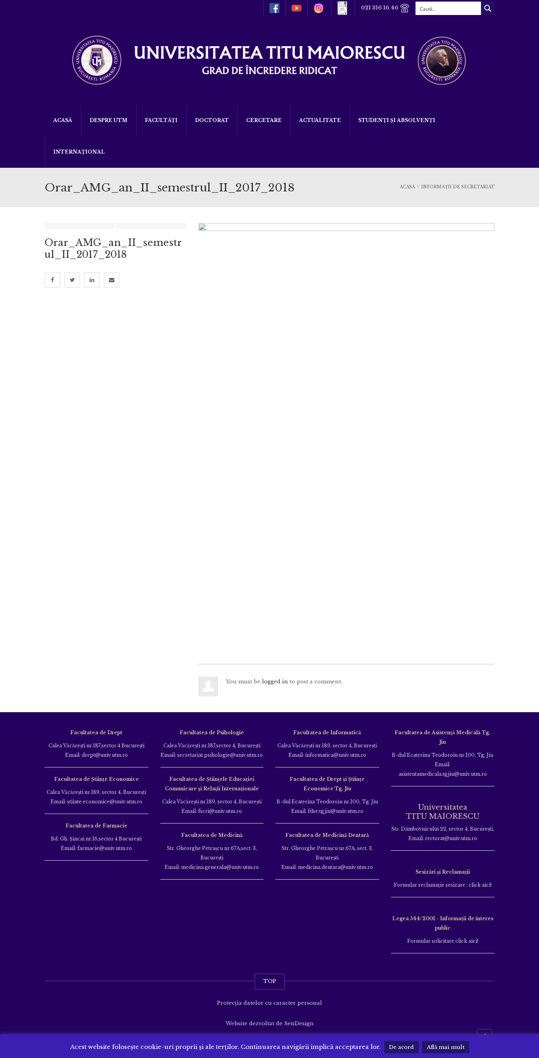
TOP (269, 981)
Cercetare (264, 120)
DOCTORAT (212, 120)
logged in (275, 681)
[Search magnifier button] (487, 8)
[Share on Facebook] (52, 280)
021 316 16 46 (380, 7)
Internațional (79, 152)
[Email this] (112, 280)
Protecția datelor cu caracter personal (269, 1003)
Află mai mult (445, 1047)
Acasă (62, 120)
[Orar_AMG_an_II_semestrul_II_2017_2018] (346, 431)
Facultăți (161, 120)
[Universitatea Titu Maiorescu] (269, 59)
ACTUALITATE (320, 120)
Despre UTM (108, 120)
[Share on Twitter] (72, 280)
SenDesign (299, 1023)
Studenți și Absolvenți (396, 120)
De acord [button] (401, 1047)
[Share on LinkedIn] (92, 280)
